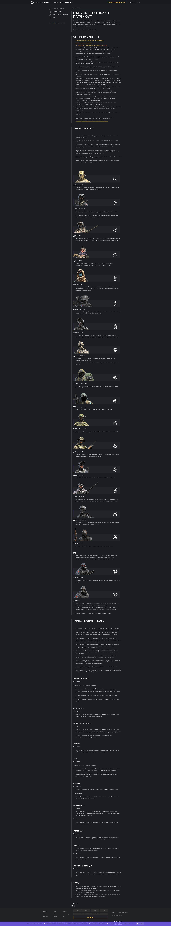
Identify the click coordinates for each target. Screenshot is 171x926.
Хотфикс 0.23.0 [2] (59, 23)
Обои (63, 916)
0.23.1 (54, 23)
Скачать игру (65, 914)
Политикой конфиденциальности (97, 923)
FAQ (54, 914)
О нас (54, 911)
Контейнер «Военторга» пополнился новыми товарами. (92, 121)
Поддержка (46, 914)
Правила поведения (117, 915)
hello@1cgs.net (95, 913)
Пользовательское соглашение (120, 914)
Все (65, 23)
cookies (67, 923)
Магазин (55, 916)
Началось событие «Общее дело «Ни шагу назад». (90, 40)
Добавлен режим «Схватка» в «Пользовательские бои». (91, 45)
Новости (45, 916)
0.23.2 (51, 23)
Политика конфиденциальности (120, 912)
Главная (45, 911)
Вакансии (64, 911)
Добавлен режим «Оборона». (84, 43)
